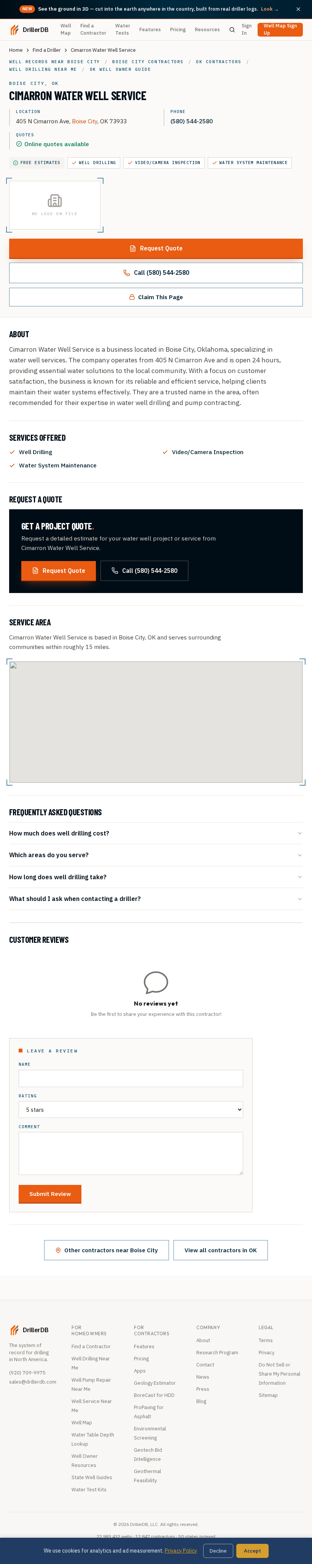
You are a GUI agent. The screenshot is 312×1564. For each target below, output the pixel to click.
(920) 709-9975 (27, 1372)
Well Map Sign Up (280, 29)
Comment (29, 1126)
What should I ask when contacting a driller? (75, 898)
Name (25, 1064)
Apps (140, 1371)
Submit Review (50, 1193)
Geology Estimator (155, 1383)
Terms (266, 1340)
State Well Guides (92, 1477)
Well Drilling (97, 162)
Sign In (247, 29)
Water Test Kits (89, 1489)
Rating (28, 1096)
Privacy (266, 1352)
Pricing (178, 29)
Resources (207, 29)
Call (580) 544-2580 (161, 272)
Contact (205, 1365)
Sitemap (268, 1395)
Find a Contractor (93, 29)
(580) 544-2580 (191, 121)
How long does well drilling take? (58, 877)
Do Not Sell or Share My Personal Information (279, 1374)
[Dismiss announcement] (298, 9)
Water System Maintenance (254, 162)
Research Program (217, 1352)
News (202, 1377)
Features (150, 29)
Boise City (84, 121)
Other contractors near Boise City (111, 1250)
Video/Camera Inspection (168, 162)
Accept (252, 1551)
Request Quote (161, 248)
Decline (218, 1551)
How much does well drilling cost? (59, 833)
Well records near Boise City (54, 61)
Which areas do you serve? (49, 855)
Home (16, 50)
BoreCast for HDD (154, 1395)
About (203, 1340)
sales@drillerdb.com (32, 1382)
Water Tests (122, 29)
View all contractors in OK (221, 1250)
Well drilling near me (43, 69)
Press (202, 1389)
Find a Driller (47, 50)
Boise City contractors (148, 61)
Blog (201, 1401)
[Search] (232, 29)
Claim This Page (160, 297)
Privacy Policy (181, 1550)
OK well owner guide (120, 69)
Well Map (65, 29)
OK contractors (218, 61)
